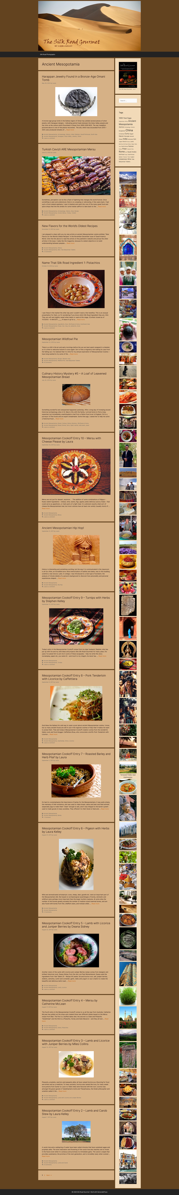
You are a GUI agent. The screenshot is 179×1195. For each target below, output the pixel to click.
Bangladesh (122, 131)
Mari (59, 249)
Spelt (72, 425)
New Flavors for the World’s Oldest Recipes (70, 226)
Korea (128, 141)
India (72, 134)
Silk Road (121, 154)
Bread (59, 423)
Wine (129, 159)
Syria (78, 326)
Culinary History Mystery (69, 423)
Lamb (59, 987)
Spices (120, 157)
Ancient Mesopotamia (50, 134)
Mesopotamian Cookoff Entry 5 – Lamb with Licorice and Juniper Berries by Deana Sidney (76, 924)
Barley (60, 815)
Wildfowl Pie (61, 360)
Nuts (72, 211)
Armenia (133, 127)
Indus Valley (68, 136)
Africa (126, 121)
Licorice (71, 741)
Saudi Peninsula (85, 134)
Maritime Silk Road (123, 144)
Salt (126, 152)
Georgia (126, 136)
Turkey (69, 213)
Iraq (66, 326)
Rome (122, 151)
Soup (126, 154)
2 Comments (48, 251)
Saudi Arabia (131, 152)
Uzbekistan (123, 159)
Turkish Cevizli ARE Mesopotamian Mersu (68, 149)
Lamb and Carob (63, 1163)
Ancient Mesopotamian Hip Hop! (63, 528)
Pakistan (77, 134)
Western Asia (66, 358)
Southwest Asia (85, 324)
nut (69, 326)
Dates (59, 1027)
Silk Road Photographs (47, 54)
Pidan (124, 149)
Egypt (131, 134)
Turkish (74, 213)
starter (76, 425)
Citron (67, 741)
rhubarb (129, 149)
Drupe (59, 326)
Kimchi (125, 141)
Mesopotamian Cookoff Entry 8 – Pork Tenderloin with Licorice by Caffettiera (74, 677)
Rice (132, 149)
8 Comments (48, 362)
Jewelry (74, 136)
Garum (121, 136)
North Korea (124, 146)
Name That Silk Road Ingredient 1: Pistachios (71, 262)
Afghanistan (122, 121)
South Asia (94, 134)
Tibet (128, 157)
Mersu (64, 213)
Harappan (61, 136)
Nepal (133, 144)
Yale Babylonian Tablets (68, 249)
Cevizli (60, 213)
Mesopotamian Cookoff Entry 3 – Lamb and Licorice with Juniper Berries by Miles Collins (76, 1042)
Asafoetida (61, 741)
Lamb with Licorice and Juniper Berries (69, 1097)
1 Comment (47, 817)
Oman (79, 136)
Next (49, 1175)
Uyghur (132, 157)
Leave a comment (49, 138)
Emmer (64, 425)
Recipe (77, 211)
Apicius (121, 127)
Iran (63, 326)
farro (68, 425)
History (68, 134)
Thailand (125, 157)
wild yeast (82, 425)
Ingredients (61, 324)
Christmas (121, 134)
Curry (127, 134)
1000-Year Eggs (125, 118)
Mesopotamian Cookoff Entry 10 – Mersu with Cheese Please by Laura (71, 439)
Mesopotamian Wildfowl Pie (60, 339)
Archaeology (61, 134)
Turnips (60, 662)
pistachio (73, 326)
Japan (120, 141)
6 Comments (48, 1164)
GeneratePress (102, 1192)
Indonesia (130, 139)
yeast (87, 425)
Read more (70, 130)
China (129, 130)
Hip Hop (60, 584)
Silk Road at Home (74, 324)
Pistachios (65, 1027)
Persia (120, 149)
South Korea (131, 154)
